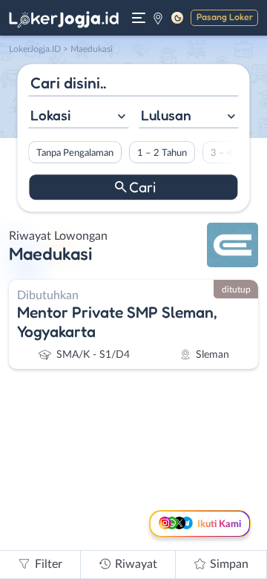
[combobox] (78, 116)
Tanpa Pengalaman (74, 152)
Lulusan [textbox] (166, 115)
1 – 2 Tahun (162, 152)
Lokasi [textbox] (50, 115)
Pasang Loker (225, 16)
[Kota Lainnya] (158, 17)
